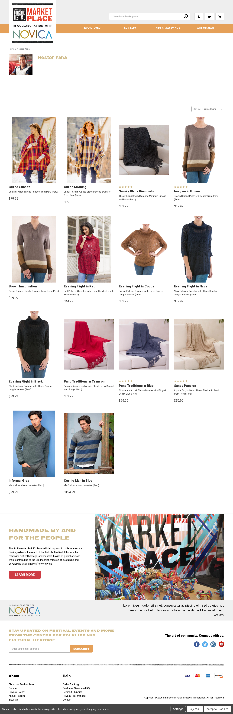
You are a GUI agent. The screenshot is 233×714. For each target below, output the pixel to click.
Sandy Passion (185, 386)
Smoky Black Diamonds (136, 191)
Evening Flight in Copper (137, 286)
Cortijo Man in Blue (78, 480)
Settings (178, 709)
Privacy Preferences (74, 695)
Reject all (195, 709)
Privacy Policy (17, 692)
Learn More (25, 575)
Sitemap (13, 699)
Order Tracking (71, 684)
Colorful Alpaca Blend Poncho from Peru (33, 191)
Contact (67, 699)
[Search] (185, 16)
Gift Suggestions (168, 28)
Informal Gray (19, 480)
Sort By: (197, 109)
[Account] (198, 16)
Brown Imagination (23, 286)
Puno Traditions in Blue (136, 386)
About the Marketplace (21, 684)
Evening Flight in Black (26, 381)
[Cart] (219, 16)
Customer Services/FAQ (76, 688)
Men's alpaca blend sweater (26, 485)
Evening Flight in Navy (190, 286)
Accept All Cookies (217, 709)
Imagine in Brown (187, 191)
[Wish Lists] (209, 16)
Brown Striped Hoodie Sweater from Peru (34, 291)
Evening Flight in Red (79, 286)
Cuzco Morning (75, 187)
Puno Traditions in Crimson (84, 381)
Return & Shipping (72, 692)
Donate (13, 688)
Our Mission (205, 28)
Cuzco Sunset (19, 187)
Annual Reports (17, 695)
